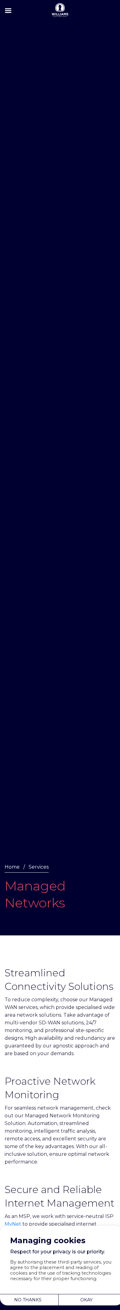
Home (12, 867)
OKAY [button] (86, 1300)
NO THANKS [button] (28, 1300)
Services (39, 867)
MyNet (13, 1224)
